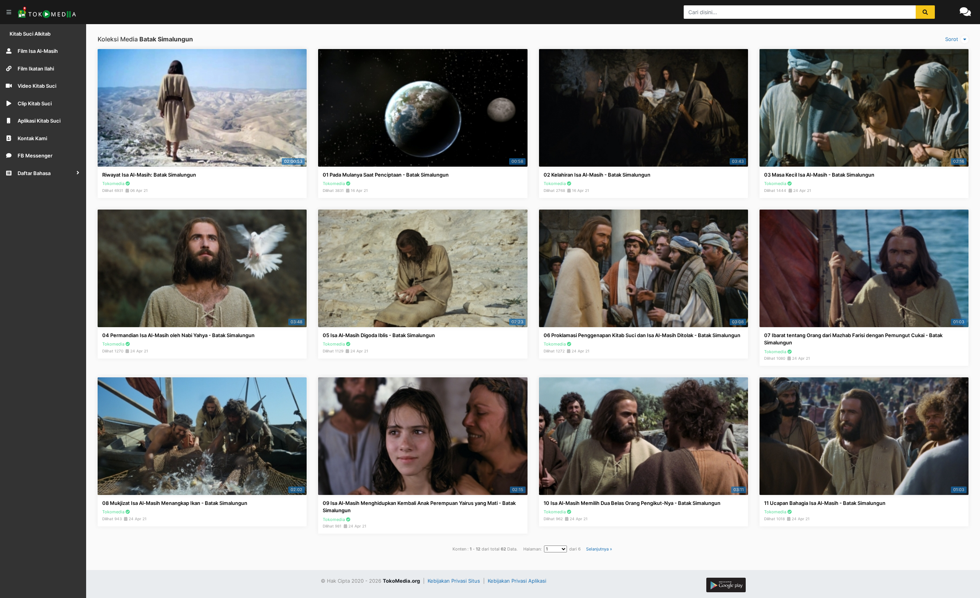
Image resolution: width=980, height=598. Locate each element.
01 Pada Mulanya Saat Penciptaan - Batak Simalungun (386, 175)
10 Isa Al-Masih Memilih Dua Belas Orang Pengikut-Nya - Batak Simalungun (632, 503)
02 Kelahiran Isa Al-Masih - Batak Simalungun (597, 175)
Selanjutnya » (599, 549)
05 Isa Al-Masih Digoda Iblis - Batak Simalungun (379, 335)
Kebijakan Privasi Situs (455, 581)
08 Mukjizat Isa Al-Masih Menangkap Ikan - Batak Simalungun (174, 503)
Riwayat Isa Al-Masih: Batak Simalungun (149, 175)
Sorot (952, 39)
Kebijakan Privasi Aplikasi (517, 581)
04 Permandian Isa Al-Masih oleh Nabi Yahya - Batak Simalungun (178, 335)
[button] (43, 173)
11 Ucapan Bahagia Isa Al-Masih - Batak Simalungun (824, 503)
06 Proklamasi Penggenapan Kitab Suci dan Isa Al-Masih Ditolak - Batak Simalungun (642, 335)
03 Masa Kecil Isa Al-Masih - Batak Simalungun (819, 175)
